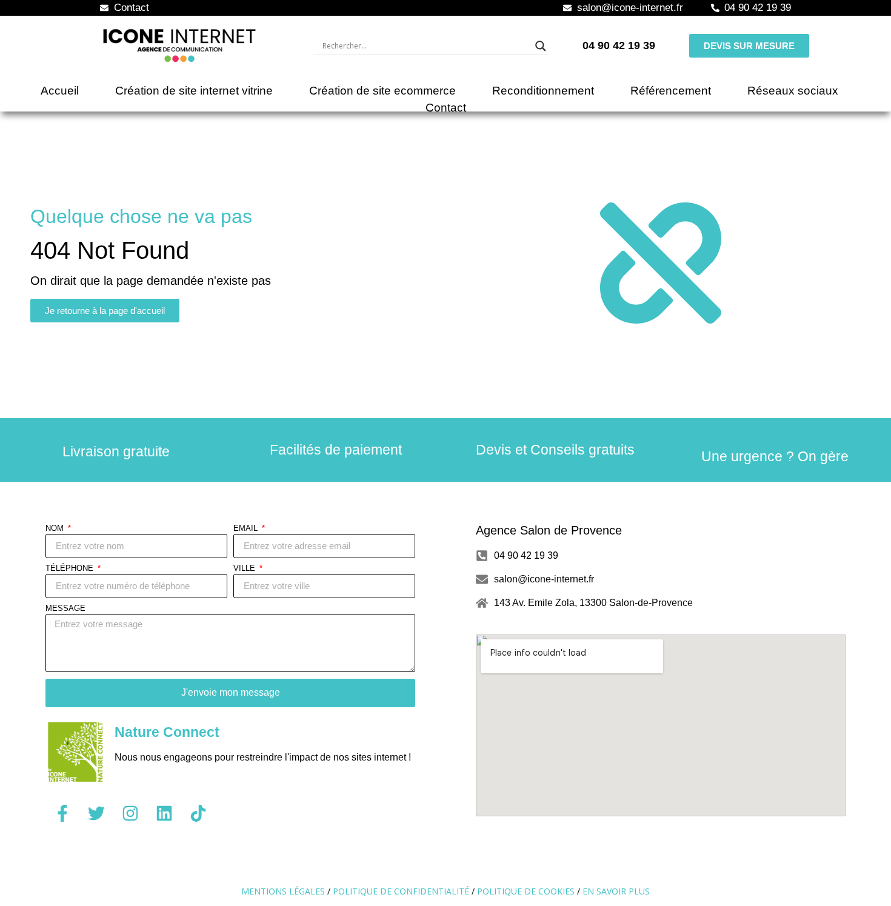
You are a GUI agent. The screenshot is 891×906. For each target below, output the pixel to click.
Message (65, 608)
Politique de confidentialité (401, 891)
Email (246, 528)
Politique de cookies (526, 891)
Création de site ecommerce (382, 90)
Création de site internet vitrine (194, 90)
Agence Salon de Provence (549, 530)
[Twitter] (96, 813)
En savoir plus (616, 891)
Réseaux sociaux (792, 90)
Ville (245, 568)
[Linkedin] (164, 813)
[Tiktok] (198, 813)
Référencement (670, 90)
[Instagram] (130, 813)
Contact (445, 107)
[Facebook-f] (62, 813)
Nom (55, 528)
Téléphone (70, 568)
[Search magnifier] (540, 46)
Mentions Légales (283, 891)
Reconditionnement (543, 90)
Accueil (60, 90)
